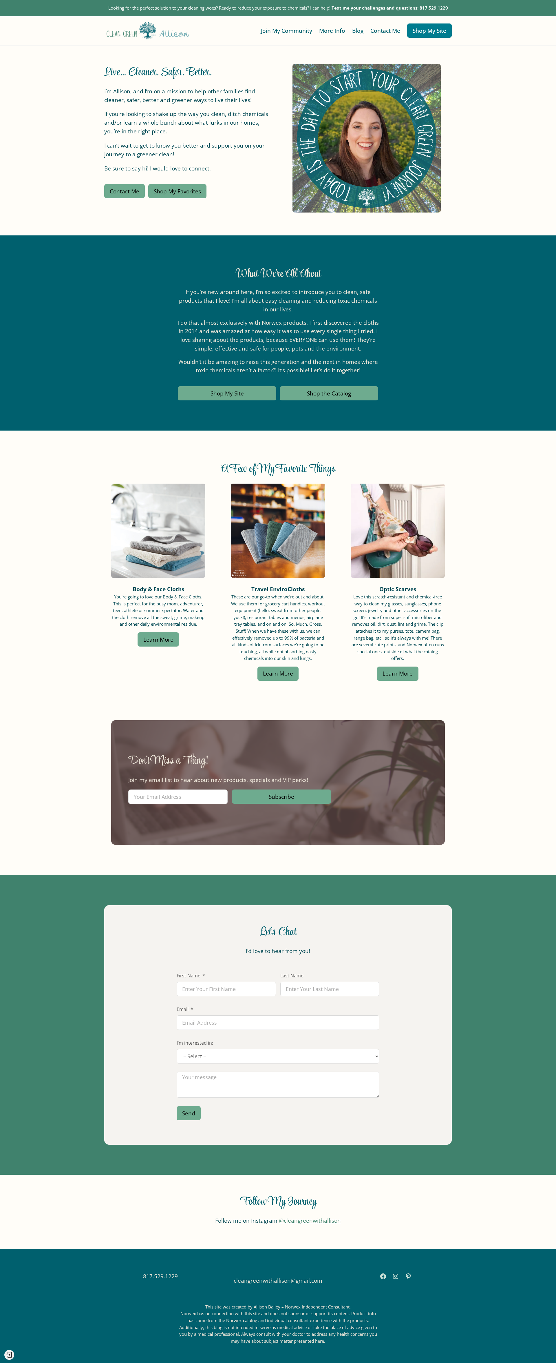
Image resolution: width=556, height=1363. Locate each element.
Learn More (158, 639)
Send (188, 1113)
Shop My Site (429, 31)
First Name (188, 975)
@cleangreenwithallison (310, 1220)
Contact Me (124, 191)
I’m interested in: (195, 1043)
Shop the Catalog (329, 393)
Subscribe (281, 797)
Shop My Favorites (177, 191)
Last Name (291, 975)
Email (183, 1009)
